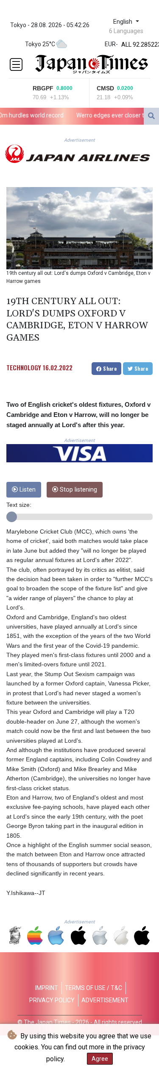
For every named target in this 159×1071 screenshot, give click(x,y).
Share (109, 368)
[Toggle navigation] (16, 64)
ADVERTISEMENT (104, 1000)
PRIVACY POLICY (52, 1000)
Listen (27, 489)
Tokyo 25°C (40, 44)
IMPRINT (46, 987)
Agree (100, 1058)
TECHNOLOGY (23, 367)
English (123, 21)
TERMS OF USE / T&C (93, 987)
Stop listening (77, 489)
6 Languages (126, 31)
